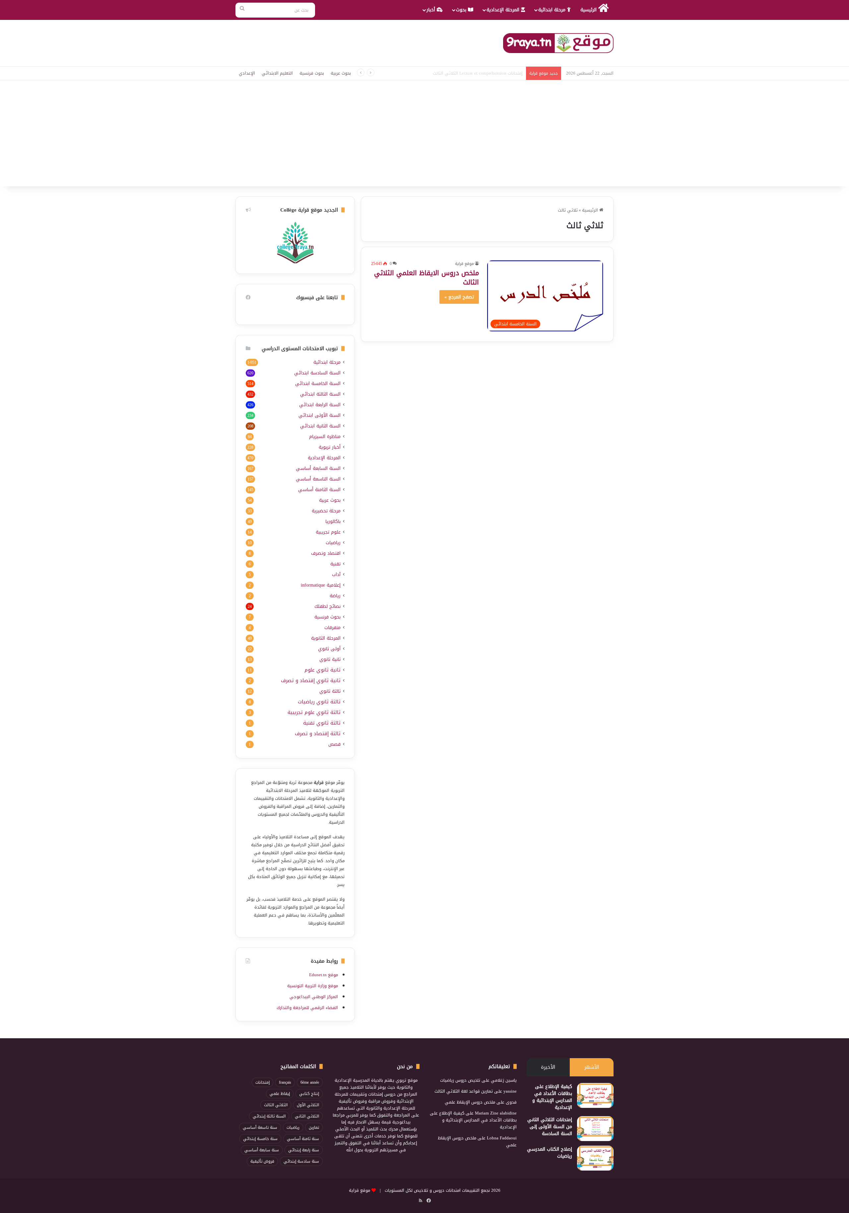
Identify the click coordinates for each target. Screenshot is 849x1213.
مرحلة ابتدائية (552, 9)
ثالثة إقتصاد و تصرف (318, 733)
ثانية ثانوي (330, 659)
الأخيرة (548, 1067)
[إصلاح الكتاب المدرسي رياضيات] (595, 1158)
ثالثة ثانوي (330, 691)
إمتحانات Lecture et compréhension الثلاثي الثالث (478, 73)
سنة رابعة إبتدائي (303, 1150)
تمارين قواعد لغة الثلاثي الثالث (463, 1091)
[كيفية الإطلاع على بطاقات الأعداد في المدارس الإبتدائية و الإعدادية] (595, 1095)
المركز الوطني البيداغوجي (314, 996)
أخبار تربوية (330, 447)
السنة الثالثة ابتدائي (320, 394)
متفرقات (332, 627)
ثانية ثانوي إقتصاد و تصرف (311, 680)
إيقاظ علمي (280, 1093)
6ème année (309, 1082)
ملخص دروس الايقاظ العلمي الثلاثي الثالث (426, 277)
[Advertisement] (424, 136)
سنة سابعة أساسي (261, 1150)
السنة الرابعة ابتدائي (320, 404)
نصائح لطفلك (327, 606)
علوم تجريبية (328, 532)
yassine (510, 1091)
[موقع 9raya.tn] (558, 43)
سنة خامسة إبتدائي (260, 1138)
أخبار (431, 9)
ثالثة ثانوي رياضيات (319, 701)
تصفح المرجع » (459, 296)
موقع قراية (464, 263)
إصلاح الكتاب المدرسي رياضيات (549, 1153)
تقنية (335, 563)
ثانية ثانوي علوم (322, 670)
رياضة (335, 595)
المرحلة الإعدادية (504, 9)
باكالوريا (333, 521)
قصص (334, 744)
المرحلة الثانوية (326, 638)
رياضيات (333, 542)
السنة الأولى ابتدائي (319, 415)
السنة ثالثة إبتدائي (269, 1116)
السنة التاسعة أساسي (318, 479)
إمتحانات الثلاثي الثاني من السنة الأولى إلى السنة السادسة (549, 1126)
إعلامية (321, 585)
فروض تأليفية (262, 1161)
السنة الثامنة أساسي (319, 489)
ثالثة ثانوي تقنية (322, 723)
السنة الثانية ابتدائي (320, 425)
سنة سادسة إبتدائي (301, 1161)
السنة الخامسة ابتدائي (318, 383)
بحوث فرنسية (311, 73)
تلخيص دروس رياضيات (460, 1080)
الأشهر (591, 1067)
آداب (336, 574)
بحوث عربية (341, 73)
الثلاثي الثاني (307, 1116)
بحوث (462, 9)
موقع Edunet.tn (323, 975)
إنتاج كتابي (309, 1093)
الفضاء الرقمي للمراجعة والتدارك (307, 1007)
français (285, 1082)
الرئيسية (589, 9)
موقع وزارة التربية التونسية (312, 986)
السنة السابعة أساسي (318, 468)
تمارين (314, 1127)
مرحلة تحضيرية (326, 510)
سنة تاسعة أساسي (260, 1127)
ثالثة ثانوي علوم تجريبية (314, 712)
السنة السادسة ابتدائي (317, 372)
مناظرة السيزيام (325, 436)
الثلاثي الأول (308, 1105)
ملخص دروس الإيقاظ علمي (470, 1102)
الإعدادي (247, 73)
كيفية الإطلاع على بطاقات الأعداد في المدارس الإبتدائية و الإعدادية (552, 1097)
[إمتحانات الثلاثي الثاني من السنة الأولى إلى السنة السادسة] (595, 1128)
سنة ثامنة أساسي (303, 1138)
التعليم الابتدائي (277, 73)
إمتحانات (262, 1082)
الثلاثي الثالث (276, 1105)
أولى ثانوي (329, 648)
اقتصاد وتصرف (326, 553)
